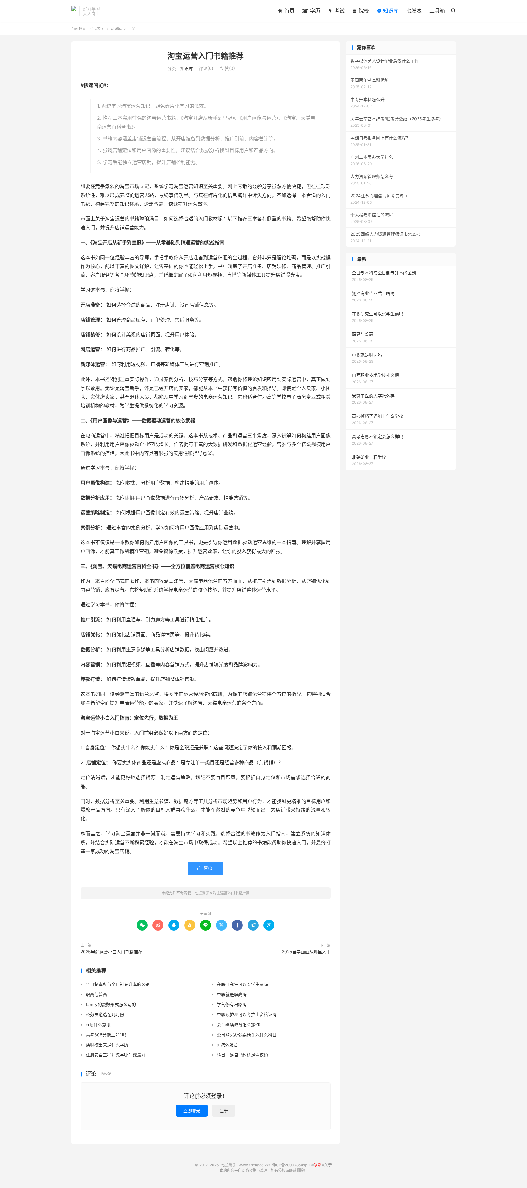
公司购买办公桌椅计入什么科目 (247, 1034)
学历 (314, 11)
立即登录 (191, 1110)
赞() (227, 68)
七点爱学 (73, 11)
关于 (328, 1165)
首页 (289, 11)
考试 (339, 11)
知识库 (390, 11)
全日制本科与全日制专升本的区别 (118, 984)
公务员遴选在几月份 (105, 1014)
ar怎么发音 (227, 1044)
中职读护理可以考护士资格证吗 (247, 1014)
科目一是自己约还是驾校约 (242, 1054)
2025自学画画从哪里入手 (306, 951)
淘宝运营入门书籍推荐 (205, 55)
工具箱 (437, 11)
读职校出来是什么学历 (107, 1044)
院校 (363, 11)
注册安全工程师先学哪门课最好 (115, 1054)
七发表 (414, 11)
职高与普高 (96, 994)
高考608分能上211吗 (106, 1034)
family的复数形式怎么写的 (111, 1004)
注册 (223, 1110)
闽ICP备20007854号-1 (290, 1165)
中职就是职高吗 (232, 994)
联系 (317, 1165)
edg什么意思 (98, 1024)
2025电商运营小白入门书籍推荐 (111, 951)
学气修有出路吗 (232, 1004)
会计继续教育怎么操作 (238, 1024)
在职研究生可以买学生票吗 (242, 984)
